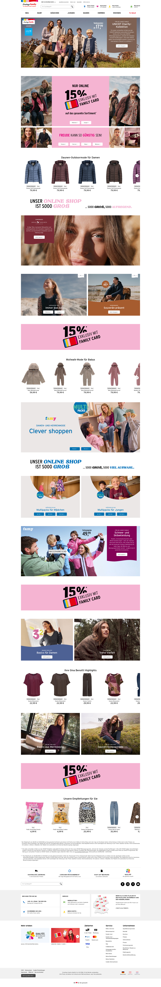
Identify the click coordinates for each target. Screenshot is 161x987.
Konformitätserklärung (129, 955)
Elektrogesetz (127, 952)
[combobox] (55, 6)
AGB (22, 970)
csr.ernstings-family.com (81, 851)
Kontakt (125, 931)
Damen (86, 13)
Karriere (125, 934)
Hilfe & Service (86, 2)
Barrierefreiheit (39, 972)
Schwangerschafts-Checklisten (111, 950)
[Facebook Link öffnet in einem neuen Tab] (123, 884)
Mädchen (54, 13)
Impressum (24, 972)
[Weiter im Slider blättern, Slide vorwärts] (137, 175)
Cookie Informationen (112, 962)
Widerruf (31, 972)
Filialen (125, 937)
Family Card (72, 2)
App (107, 944)
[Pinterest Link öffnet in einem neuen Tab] (133, 884)
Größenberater (110, 946)
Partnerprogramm (128, 945)
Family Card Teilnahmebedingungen (112, 937)
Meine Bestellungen (111, 956)
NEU (27, 13)
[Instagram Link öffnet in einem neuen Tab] (128, 884)
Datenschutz (28, 970)
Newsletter (79, 2)
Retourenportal (110, 931)
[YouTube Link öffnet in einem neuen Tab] (138, 884)
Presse (125, 942)
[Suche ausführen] (72, 7)
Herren (101, 13)
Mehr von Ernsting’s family (47, 2)
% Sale (132, 13)
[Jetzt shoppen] (80, 43)
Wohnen (117, 13)
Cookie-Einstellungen (39, 970)
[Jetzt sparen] (80, 240)
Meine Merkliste (110, 959)
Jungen (71, 13)
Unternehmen (126, 939)
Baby (39, 13)
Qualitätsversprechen (64, 2)
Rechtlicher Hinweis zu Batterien (129, 948)
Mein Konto (109, 953)
